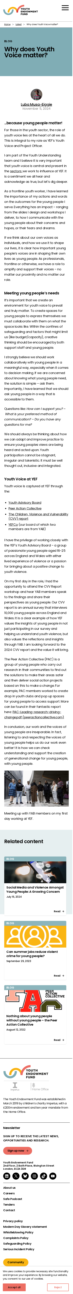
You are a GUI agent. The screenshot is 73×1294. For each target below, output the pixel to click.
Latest (19, 24)
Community (15, 1262)
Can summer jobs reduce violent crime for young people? (32, 953)
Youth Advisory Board (25, 502)
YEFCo (13, 524)
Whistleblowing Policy (18, 1232)
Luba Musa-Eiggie (36, 104)
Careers (9, 1193)
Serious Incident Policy (18, 1249)
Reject (58, 1287)
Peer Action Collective (25, 508)
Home (7, 24)
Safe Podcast (12, 1199)
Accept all (14, 1287)
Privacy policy (13, 1221)
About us (9, 1188)
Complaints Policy (16, 1238)
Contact (9, 1210)
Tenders (9, 1204)
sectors (16, 171)
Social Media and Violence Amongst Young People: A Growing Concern (35, 889)
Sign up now (15, 1151)
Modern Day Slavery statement (25, 1227)
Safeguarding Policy (17, 1243)
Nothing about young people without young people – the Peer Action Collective (31, 1020)
